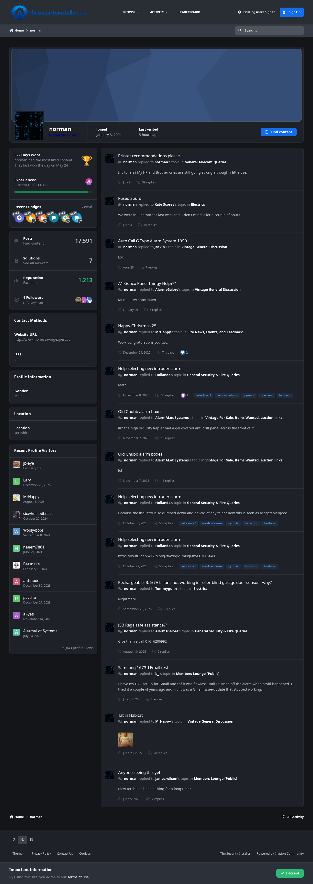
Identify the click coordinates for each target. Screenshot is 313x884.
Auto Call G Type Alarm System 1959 (152, 241)
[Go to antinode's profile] (16, 581)
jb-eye (28, 463)
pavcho (29, 597)
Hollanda (162, 374)
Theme (17, 853)
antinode (31, 580)
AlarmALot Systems (40, 631)
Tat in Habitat (130, 715)
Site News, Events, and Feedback (215, 332)
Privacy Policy (41, 853)
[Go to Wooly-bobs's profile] (16, 531)
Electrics (198, 204)
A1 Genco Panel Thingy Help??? (147, 283)
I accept (292, 873)
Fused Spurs (129, 198)
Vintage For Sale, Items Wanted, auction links (243, 417)
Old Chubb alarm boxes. (141, 411)
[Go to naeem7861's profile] (16, 548)
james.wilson (166, 778)
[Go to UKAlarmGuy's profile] (78, 300)
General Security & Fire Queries (213, 374)
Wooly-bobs (33, 530)
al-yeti (28, 614)
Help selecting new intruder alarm (149, 368)
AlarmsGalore (166, 289)
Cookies (85, 853)
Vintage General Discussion (204, 247)
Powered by (280, 853)
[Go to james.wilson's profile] (89, 300)
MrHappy (31, 496)
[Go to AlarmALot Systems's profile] (16, 632)
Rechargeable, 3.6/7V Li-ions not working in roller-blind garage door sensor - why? (195, 582)
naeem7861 (34, 547)
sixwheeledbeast (38, 513)
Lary (27, 480)
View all (86, 207)
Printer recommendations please (149, 155)
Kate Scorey (164, 204)
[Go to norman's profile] (109, 158)
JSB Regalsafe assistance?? (142, 625)
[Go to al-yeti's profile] (16, 615)
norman (130, 162)
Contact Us (65, 853)
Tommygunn (166, 588)
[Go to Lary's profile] (16, 481)
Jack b (160, 247)
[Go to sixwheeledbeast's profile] (16, 514)
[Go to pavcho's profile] (16, 598)
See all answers (36, 263)
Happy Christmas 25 (137, 325)
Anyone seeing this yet (139, 772)
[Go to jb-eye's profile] (16, 464)
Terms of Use (78, 877)
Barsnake (31, 564)
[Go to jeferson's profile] (83, 300)
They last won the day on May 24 (41, 165)
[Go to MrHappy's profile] (16, 497)
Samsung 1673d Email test (143, 667)
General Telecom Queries (205, 162)
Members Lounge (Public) (197, 673)
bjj (157, 673)
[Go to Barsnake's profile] (16, 565)
